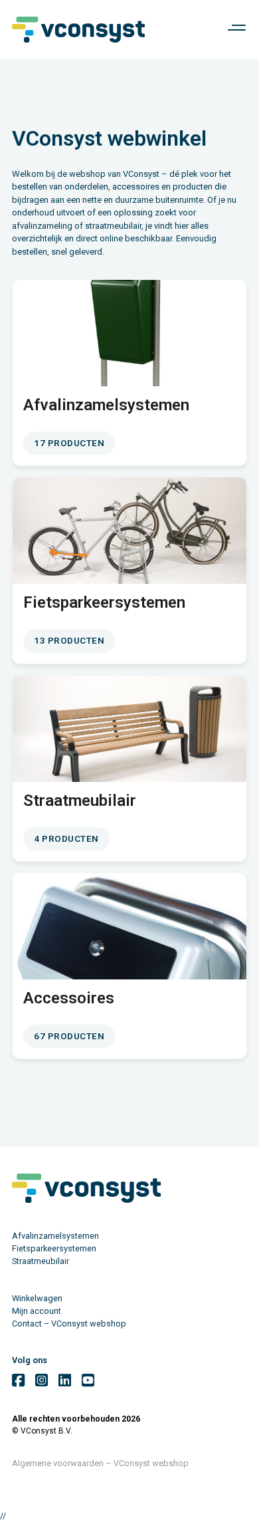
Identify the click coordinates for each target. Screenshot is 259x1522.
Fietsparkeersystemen (54, 1248)
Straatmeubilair (40, 1261)
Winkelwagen (37, 1298)
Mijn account (36, 1311)
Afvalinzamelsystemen (55, 1236)
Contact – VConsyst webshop (69, 1324)
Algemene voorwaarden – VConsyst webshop (100, 1463)
